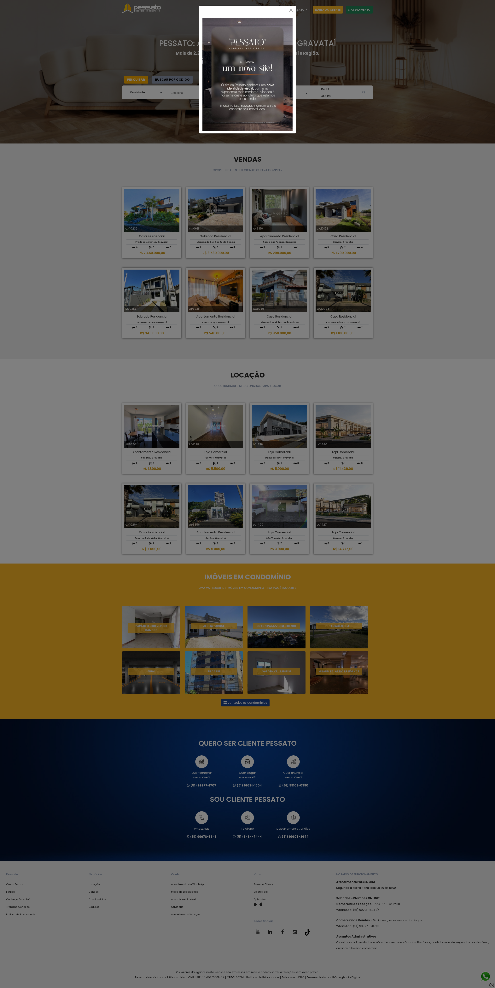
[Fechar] (291, 10)
